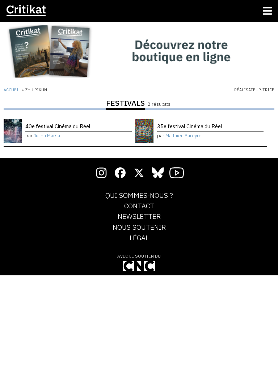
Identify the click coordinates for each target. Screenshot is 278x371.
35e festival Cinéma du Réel (189, 126)
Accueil (12, 89)
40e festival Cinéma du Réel (57, 126)
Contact (139, 206)
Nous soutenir (139, 228)
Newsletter (139, 217)
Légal (139, 238)
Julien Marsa (47, 136)
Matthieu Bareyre (183, 136)
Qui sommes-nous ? (139, 196)
